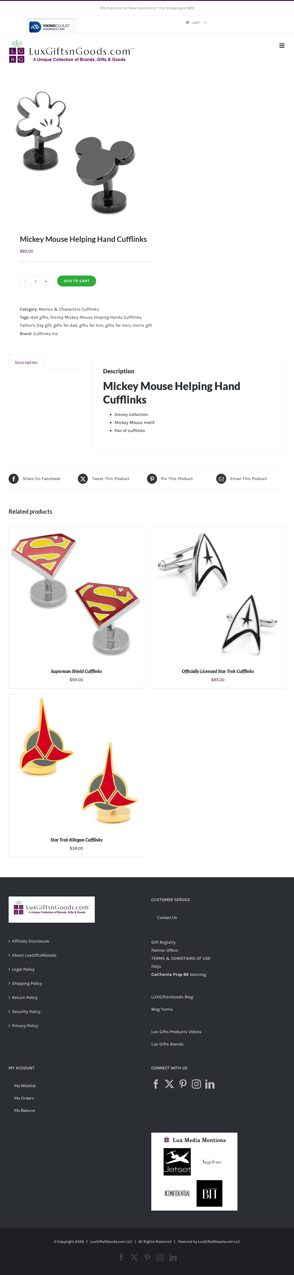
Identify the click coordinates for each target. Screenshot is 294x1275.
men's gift (142, 325)
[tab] (26, 362)
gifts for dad (65, 325)
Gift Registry (163, 942)
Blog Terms (162, 1009)
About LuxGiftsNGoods (34, 955)
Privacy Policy (25, 1025)
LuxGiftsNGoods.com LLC (219, 1241)
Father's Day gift (35, 325)
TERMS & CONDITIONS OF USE (180, 958)
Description (26, 362)
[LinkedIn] (209, 1084)
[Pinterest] (182, 1084)
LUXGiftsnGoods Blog (172, 996)
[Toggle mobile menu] (282, 46)
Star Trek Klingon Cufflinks (76, 839)
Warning (198, 974)
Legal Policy (23, 969)
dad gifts (39, 317)
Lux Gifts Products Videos (176, 1031)
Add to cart (77, 281)
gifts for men (118, 325)
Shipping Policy (27, 983)
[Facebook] (155, 1084)
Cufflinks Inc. (46, 333)
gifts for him (91, 325)
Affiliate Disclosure (30, 941)
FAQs (156, 966)
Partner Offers (164, 950)
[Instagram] (196, 1084)
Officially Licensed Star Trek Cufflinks (218, 671)
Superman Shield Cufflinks (76, 671)
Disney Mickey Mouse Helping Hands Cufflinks (95, 317)
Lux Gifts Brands (167, 1044)
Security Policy (26, 1011)
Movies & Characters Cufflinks (69, 309)
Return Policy (25, 997)
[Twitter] (169, 1084)
